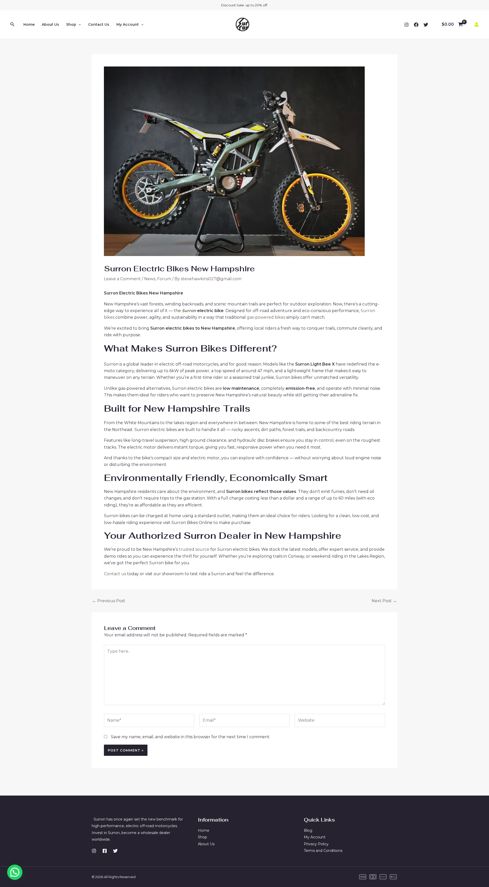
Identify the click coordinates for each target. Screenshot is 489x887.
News (149, 278)
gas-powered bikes (266, 317)
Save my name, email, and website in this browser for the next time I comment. (190, 736)
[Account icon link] (476, 24)
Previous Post (108, 601)
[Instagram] (406, 24)
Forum (164, 278)
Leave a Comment (122, 278)
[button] (14, 872)
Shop (71, 24)
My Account (127, 24)
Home (29, 24)
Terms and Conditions (323, 850)
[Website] (340, 721)
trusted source (193, 549)
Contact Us (98, 24)
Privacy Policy (316, 844)
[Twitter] (426, 24)
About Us (50, 24)
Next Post (384, 601)
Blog (308, 830)
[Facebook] (416, 24)
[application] (78, 24)
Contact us (115, 573)
